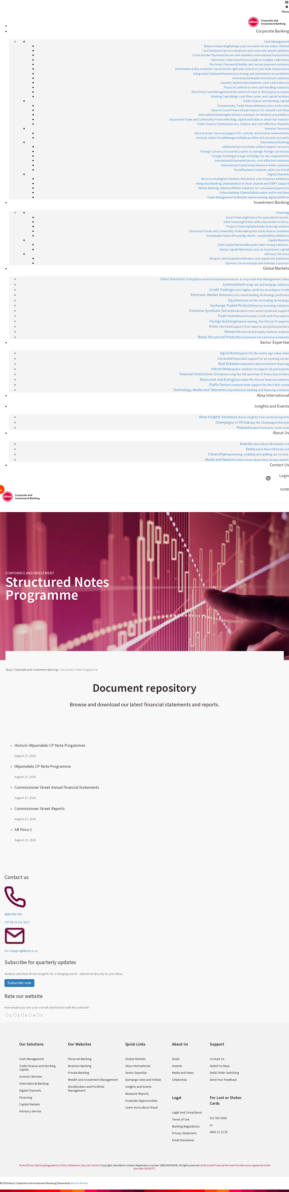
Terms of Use (180, 1119)
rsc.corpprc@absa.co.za (21, 951)
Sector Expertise (136, 1073)
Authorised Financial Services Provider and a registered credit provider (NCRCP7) (202, 1167)
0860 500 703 (13, 914)
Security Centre (90, 1165)
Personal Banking (79, 1059)
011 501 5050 (218, 1118)
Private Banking (78, 1073)
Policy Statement (70, 1165)
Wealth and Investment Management (93, 1080)
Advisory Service (30, 1111)
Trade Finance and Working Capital (37, 1068)
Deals (175, 1059)
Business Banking (79, 1066)
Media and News (183, 1073)
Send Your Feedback (223, 1080)
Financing (25, 1097)
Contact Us (217, 1059)
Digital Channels (30, 1090)
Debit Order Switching (224, 1073)
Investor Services (30, 1076)
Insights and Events (138, 1087)
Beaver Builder (79, 1183)
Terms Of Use (26, 1165)
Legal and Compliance (187, 1112)
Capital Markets (29, 1104)
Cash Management (31, 1059)
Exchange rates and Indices (143, 1080)
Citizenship (179, 1080)
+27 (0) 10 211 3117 (17, 922)
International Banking (34, 1083)
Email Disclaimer (183, 1140)
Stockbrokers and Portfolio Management (86, 1088)
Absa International (137, 1066)
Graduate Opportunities (141, 1101)
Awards (177, 1066)
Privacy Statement (184, 1133)
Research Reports (137, 1094)
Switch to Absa (219, 1066)
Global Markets (135, 1059)
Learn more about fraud (141, 1107)
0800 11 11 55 (219, 1132)
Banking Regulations (186, 1126)
